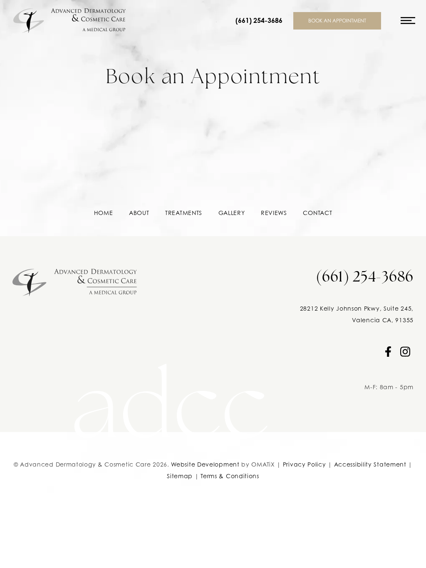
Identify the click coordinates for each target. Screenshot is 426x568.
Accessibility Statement (370, 464)
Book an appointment (337, 20)
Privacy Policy (304, 464)
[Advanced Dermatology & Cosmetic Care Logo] (74, 279)
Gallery (231, 212)
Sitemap (180, 475)
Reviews (274, 212)
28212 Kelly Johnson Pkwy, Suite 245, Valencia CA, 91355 (357, 314)
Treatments (183, 212)
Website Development (205, 464)
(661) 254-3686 (258, 21)
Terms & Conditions (230, 475)
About (139, 212)
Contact (317, 212)
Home (103, 212)
